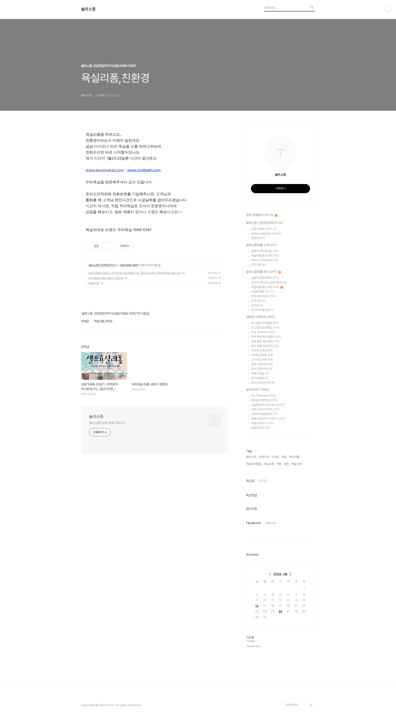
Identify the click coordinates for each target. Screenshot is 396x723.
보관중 (257, 305)
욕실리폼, (269, 464)
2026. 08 (280, 574)
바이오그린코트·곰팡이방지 (268, 282)
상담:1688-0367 (128, 265)
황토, (287, 464)
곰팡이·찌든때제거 (264, 278)
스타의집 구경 (262, 359)
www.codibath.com (266, 233)
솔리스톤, (251, 457)
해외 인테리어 (262, 364)
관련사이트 (292, 705)
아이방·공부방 (262, 355)
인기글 (263, 481)
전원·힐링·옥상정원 (265, 341)
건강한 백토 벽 (262, 291)
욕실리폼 (93, 283)
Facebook (253, 523)
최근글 (250, 481)
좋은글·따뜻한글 (264, 400)
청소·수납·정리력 (263, 382)
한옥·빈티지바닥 (263, 296)
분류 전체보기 (260, 215)
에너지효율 (259, 378)
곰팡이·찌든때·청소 (264, 251)
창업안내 (258, 238)
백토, (279, 464)
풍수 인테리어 (261, 369)
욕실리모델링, (254, 464)
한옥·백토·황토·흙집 (266, 336)
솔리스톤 (88, 9)
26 (280, 611)
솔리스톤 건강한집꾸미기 (103, 265)
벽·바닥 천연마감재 (264, 260)
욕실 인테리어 (263, 332)
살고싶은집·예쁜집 (265, 327)
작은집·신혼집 (261, 350)
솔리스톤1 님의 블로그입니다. (107, 423)
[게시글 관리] (109, 246)
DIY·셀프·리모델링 (264, 323)
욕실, (284, 457)
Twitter (270, 523)
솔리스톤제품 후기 (261, 272)
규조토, (275, 457)
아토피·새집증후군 (264, 414)
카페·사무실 (260, 373)
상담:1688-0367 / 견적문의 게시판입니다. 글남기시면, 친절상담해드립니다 (134, 273)
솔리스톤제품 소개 (261, 245)
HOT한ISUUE (263, 395)
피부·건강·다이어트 (265, 409)
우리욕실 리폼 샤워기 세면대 (105, 278)
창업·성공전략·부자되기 (268, 418)
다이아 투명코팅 (262, 310)
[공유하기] (103, 246)
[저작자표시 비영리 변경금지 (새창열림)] (140, 246)
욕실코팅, (297, 464)
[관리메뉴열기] (388, 8)
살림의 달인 (260, 427)
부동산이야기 (262, 423)
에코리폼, (294, 457)
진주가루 (258, 265)
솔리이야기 (257, 389)
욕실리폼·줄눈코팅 (265, 255)
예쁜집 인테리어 (260, 317)
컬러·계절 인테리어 (265, 346)
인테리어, (264, 457)
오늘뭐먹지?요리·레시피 (268, 405)
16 (256, 606)
